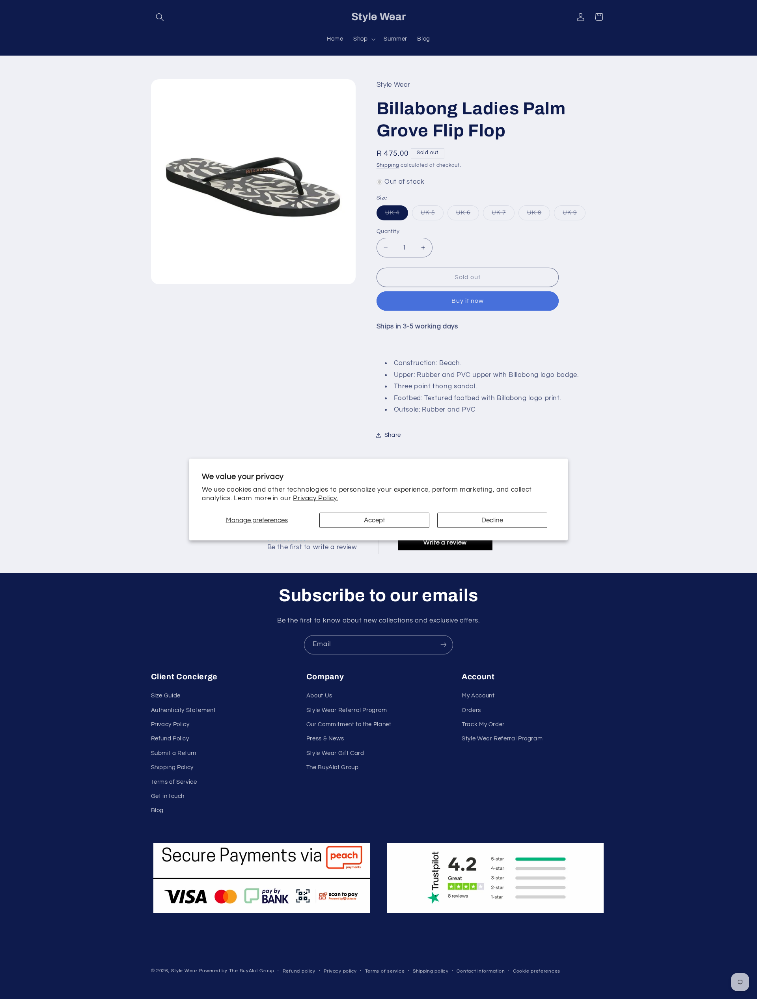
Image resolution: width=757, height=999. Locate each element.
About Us (319, 696)
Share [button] (392, 435)
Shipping (388, 165)
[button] (160, 17)
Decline (492, 520)
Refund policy (299, 971)
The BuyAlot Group (332, 767)
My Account (478, 696)
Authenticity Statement (183, 710)
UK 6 (467, 214)
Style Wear (184, 971)
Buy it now (467, 301)
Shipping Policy (172, 767)
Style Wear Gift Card (335, 753)
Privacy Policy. (315, 497)
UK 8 (538, 214)
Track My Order (483, 724)
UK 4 (396, 214)
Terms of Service (174, 782)
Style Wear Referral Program (346, 710)
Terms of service (385, 971)
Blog (157, 810)
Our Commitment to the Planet (349, 724)
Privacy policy (340, 971)
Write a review (445, 542)
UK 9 (574, 214)
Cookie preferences (536, 971)
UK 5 (432, 214)
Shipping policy (431, 971)
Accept (374, 520)
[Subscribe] (443, 644)
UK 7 (503, 214)
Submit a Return (173, 753)
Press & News (325, 739)
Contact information (481, 971)
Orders (471, 710)
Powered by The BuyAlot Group (237, 971)
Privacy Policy (170, 724)
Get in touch (168, 796)
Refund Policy (170, 739)
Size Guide (166, 696)
